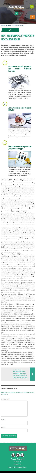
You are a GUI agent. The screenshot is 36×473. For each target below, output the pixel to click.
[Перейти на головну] (16, 7)
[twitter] (18, 455)
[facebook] (13, 455)
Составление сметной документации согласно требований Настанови (19, 69)
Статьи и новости (16, 25)
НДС (23, 25)
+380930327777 (17, 462)
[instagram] (22, 455)
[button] (32, 17)
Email (3, 427)
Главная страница (6, 25)
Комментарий (5, 399)
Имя (2, 419)
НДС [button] (10, 30)
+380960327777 (17, 465)
